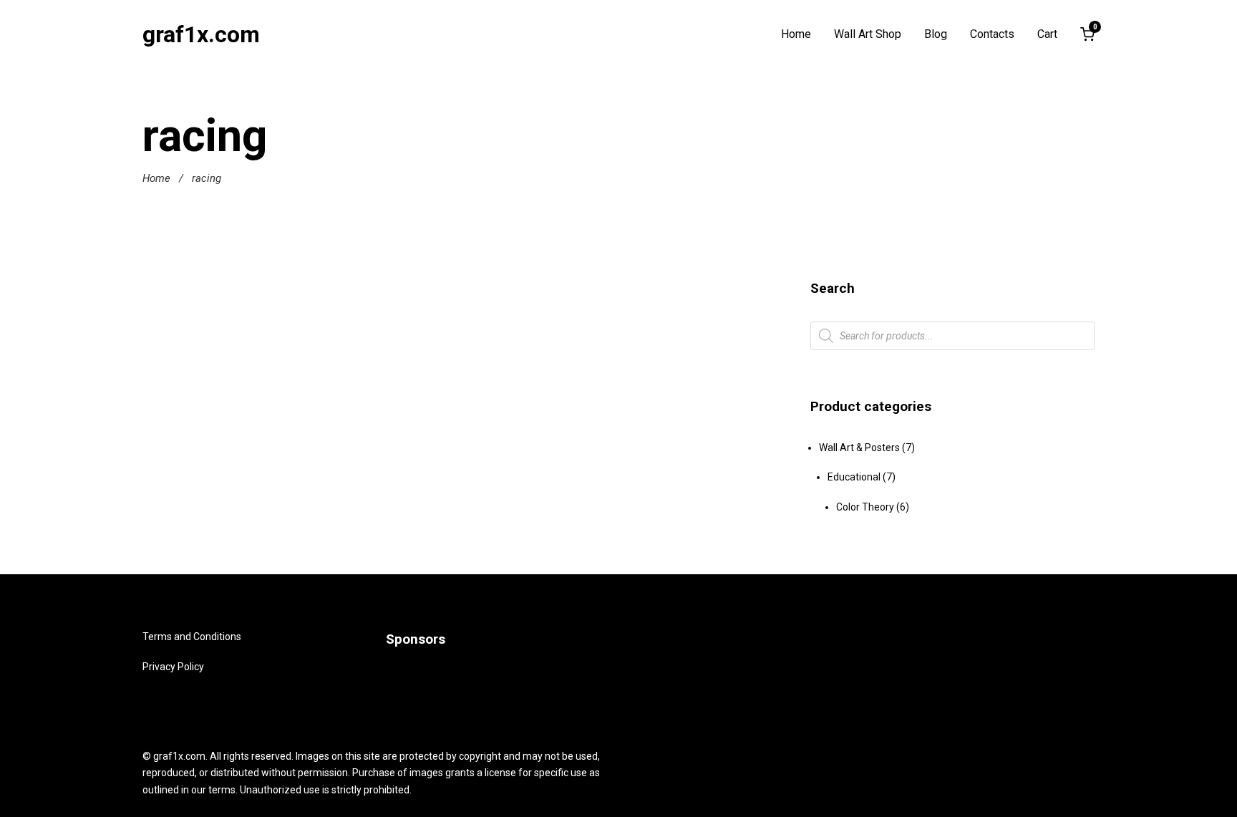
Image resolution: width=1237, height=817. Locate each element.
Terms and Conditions (191, 636)
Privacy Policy (173, 666)
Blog (935, 34)
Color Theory (865, 507)
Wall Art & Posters (859, 447)
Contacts (992, 34)
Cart (1047, 34)
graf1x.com (201, 34)
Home (796, 34)
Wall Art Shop (867, 34)
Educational (854, 477)
